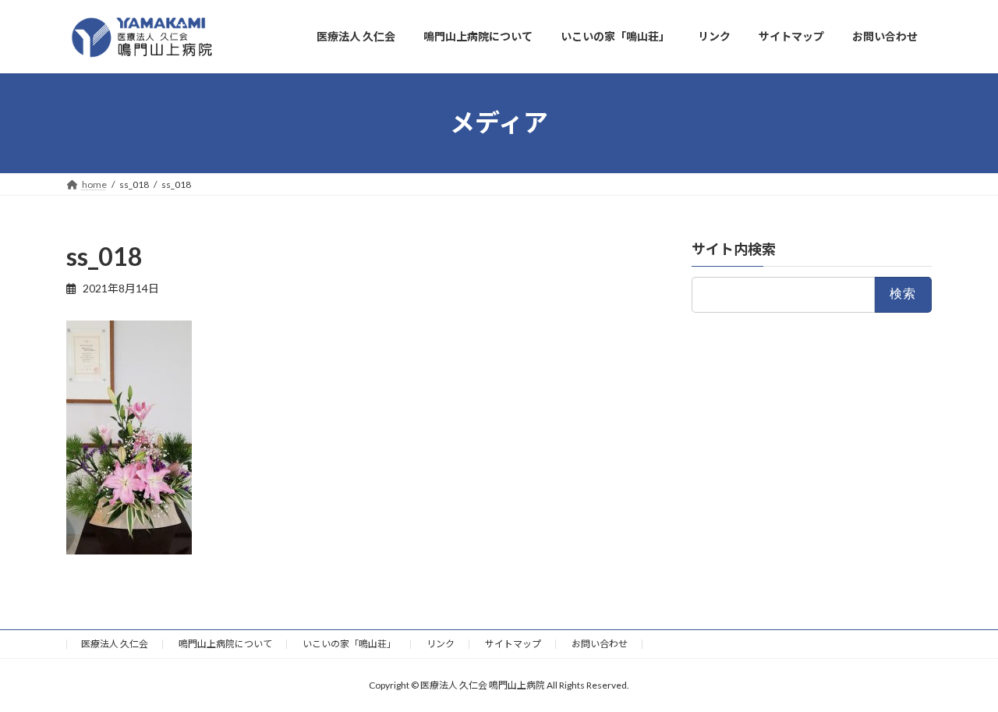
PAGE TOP (959, 676)
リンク (440, 644)
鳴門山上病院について (225, 644)
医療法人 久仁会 (114, 644)
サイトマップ (513, 644)
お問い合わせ (600, 644)
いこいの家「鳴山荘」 (349, 644)
